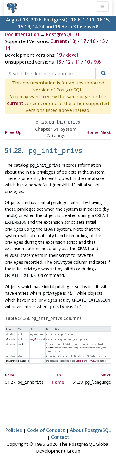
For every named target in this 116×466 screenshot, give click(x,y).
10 (87, 62)
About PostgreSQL (90, 430)
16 (92, 41)
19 (59, 55)
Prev (9, 132)
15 (102, 41)
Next (106, 132)
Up (19, 132)
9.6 (97, 62)
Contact (60, 437)
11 (77, 62)
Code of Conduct (46, 430)
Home (92, 132)
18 (72, 41)
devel (72, 55)
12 (68, 62)
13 (58, 62)
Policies (13, 430)
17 (83, 41)
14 (7, 48)
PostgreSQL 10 (62, 34)
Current (58, 41)
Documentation (22, 34)
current (15, 103)
